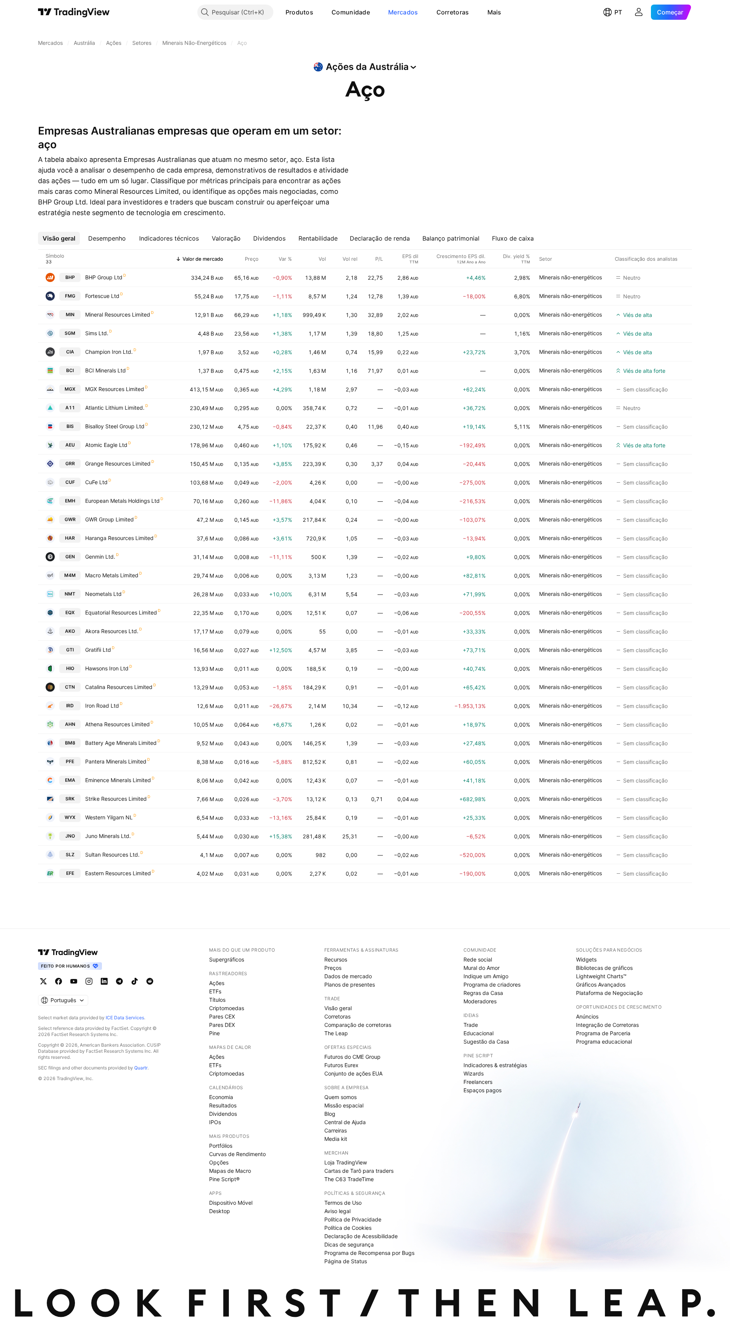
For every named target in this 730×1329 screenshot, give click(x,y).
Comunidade (351, 12)
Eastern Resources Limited (118, 873)
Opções (219, 1162)
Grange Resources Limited (118, 463)
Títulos (217, 999)
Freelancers (477, 1082)
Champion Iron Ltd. (109, 351)
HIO (70, 668)
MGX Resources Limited (114, 389)
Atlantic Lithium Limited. (114, 407)
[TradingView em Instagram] (89, 981)
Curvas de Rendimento (237, 1154)
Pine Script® (224, 1179)
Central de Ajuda (345, 1122)
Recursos (335, 959)
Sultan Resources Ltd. (112, 854)
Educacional (478, 1033)
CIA (70, 352)
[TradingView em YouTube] (73, 981)
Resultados (222, 1105)
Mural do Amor (481, 968)
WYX (70, 817)
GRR (70, 463)
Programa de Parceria (603, 1033)
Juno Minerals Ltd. (108, 836)
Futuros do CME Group (352, 1056)
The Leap (336, 1033)
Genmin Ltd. (100, 556)
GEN (70, 556)
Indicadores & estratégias (495, 1065)
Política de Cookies (347, 1227)
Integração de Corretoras (607, 1025)
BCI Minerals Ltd (105, 370)
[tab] (59, 238)
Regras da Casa (483, 993)
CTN (70, 687)
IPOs (215, 1122)
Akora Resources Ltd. (111, 631)
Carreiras (335, 1130)
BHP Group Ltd (103, 277)
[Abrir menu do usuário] (638, 12)
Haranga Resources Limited (119, 538)
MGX (70, 389)
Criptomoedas (226, 1008)
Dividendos (223, 1113)
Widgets (586, 959)
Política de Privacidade (352, 1219)
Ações (216, 983)
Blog (329, 1113)
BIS (70, 426)
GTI (70, 650)
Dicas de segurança (349, 1244)
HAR (70, 538)
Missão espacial (343, 1105)
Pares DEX (222, 1025)
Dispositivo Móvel (230, 1202)
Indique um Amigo (485, 976)
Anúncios (587, 1016)
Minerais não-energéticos (570, 277)
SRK (70, 799)
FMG (70, 296)
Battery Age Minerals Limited (121, 743)
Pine (214, 1033)
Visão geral (338, 1008)
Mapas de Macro (230, 1170)
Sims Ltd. (96, 333)
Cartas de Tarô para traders (359, 1170)
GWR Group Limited (109, 519)
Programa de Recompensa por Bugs (369, 1253)
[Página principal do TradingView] (74, 12)
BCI (70, 370)
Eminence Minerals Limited (118, 780)
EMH (70, 501)
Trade (470, 1025)
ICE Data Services (125, 1017)
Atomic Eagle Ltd (106, 445)
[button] (319, 12)
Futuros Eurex (341, 1065)
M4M (70, 575)
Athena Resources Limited (117, 724)
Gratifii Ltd (98, 649)
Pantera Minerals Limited (115, 761)
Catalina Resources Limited (118, 687)
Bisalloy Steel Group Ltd (114, 426)
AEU (70, 445)
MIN (70, 314)
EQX (70, 612)
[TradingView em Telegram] (119, 981)
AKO (70, 631)
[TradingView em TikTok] (134, 981)
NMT (70, 594)
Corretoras (452, 12)
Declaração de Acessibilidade (361, 1236)
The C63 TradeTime (349, 1179)
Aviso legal (337, 1211)
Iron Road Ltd (102, 705)
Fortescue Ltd (102, 296)
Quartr (141, 1068)
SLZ (70, 854)
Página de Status (345, 1261)
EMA (70, 780)
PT (618, 12)
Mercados (403, 12)
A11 (70, 407)
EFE (70, 873)
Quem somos (340, 1097)
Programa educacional (604, 1041)
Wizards (473, 1073)
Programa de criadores (492, 984)
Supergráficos (226, 959)
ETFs (215, 991)
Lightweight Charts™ (601, 976)
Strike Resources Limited (116, 798)
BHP (70, 277)
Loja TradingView (345, 1162)
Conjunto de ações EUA (353, 1073)
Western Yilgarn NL (109, 817)
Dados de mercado (348, 976)
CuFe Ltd (96, 482)
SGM (70, 333)
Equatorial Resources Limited (121, 612)
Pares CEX (222, 1016)
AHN (70, 724)
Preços (332, 968)
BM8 (70, 743)
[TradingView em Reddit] (149, 981)
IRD (70, 705)
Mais (494, 12)
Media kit (335, 1139)
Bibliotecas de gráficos (604, 968)
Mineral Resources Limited (117, 314)
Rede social (477, 959)
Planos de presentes (349, 984)
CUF (70, 482)
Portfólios (220, 1145)
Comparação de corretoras (357, 1025)
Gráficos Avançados (600, 984)
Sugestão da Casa (486, 1041)
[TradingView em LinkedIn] (104, 981)
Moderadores (480, 1001)
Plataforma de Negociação (609, 993)
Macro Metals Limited (111, 575)
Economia (221, 1097)
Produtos (299, 12)
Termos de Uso (343, 1202)
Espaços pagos (482, 1090)
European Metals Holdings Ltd (122, 500)
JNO (70, 836)
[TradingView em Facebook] (58, 981)
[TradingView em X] (43, 981)
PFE (70, 761)
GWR (70, 519)
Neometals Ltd (103, 594)
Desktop (219, 1211)
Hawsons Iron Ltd (107, 668)
